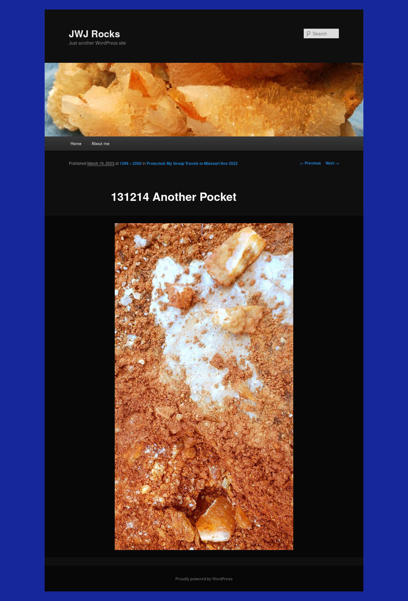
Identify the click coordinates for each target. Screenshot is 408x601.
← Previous (310, 163)
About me (100, 143)
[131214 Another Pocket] (204, 386)
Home (75, 143)
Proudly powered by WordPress (204, 579)
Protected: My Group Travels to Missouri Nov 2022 (192, 163)
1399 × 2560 (131, 163)
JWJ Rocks (94, 33)
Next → (332, 163)
